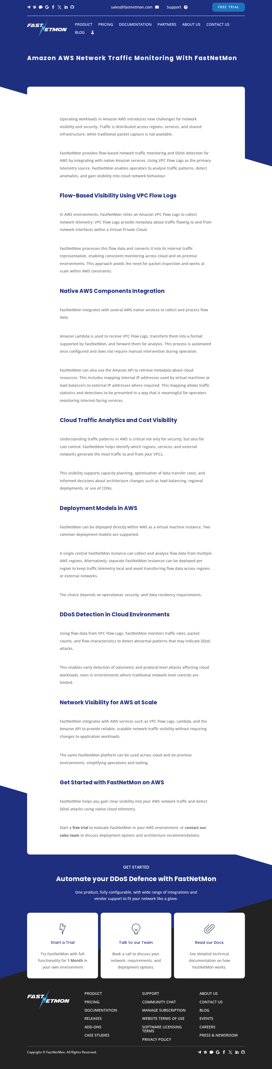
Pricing (105, 25)
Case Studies (96, 1035)
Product (83, 25)
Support (174, 7)
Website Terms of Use (163, 1018)
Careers (207, 1027)
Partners (167, 25)
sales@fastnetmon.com (131, 7)
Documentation (135, 25)
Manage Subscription (164, 1010)
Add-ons (92, 1027)
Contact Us (218, 25)
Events (206, 1018)
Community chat (159, 1002)
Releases (93, 1018)
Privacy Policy (156, 1039)
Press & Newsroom (218, 1035)
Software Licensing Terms (162, 1029)
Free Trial (228, 7)
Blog (80, 33)
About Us (191, 25)
